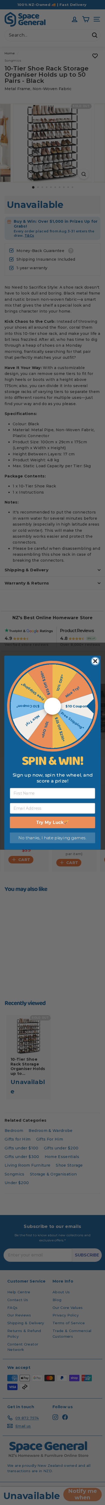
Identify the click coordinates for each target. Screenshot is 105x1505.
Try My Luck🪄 (52, 822)
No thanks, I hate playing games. (52, 837)
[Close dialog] (95, 661)
